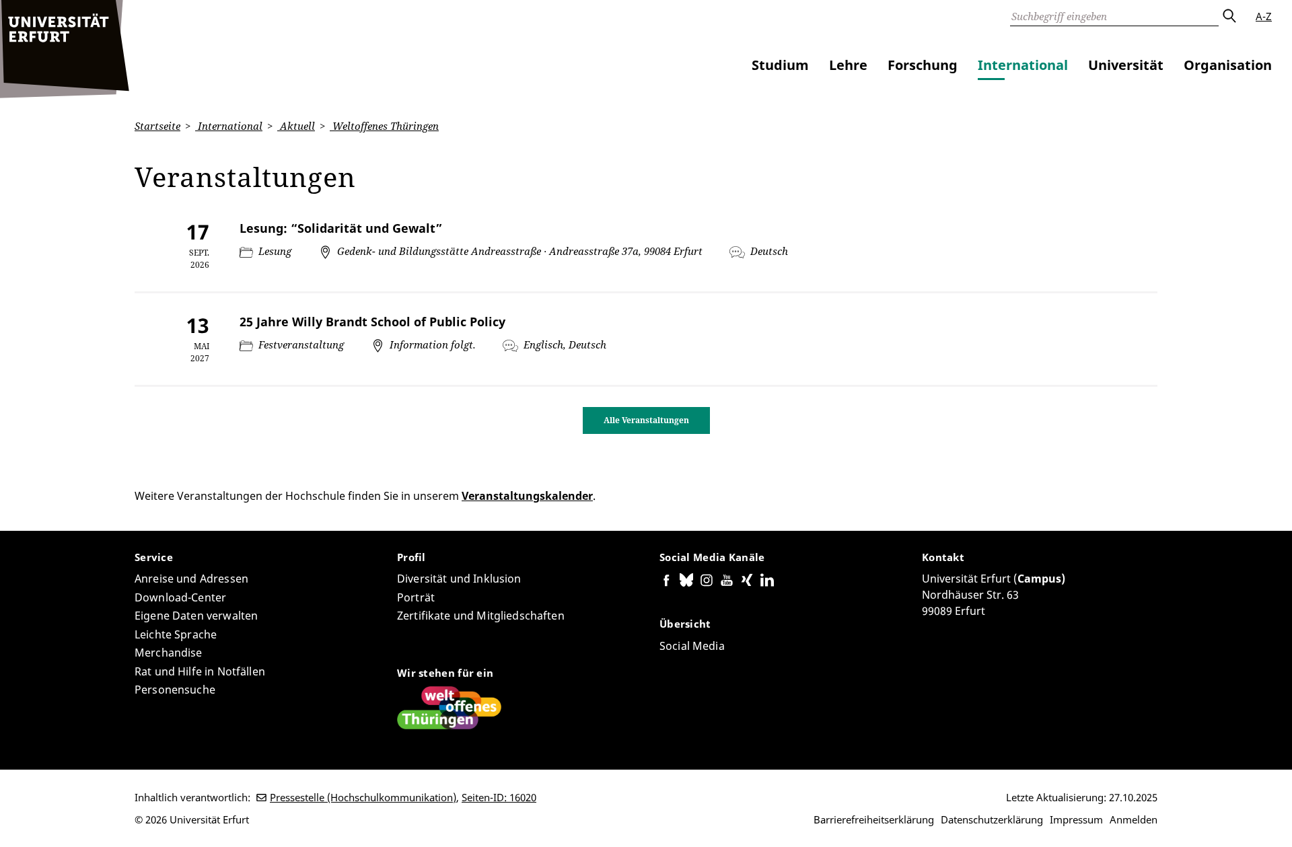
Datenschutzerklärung (992, 819)
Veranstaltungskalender (527, 495)
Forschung (923, 65)
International (1023, 65)
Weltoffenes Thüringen (384, 126)
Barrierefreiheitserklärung (874, 819)
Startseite (157, 126)
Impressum (1076, 819)
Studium (780, 65)
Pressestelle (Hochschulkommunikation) (363, 797)
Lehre (848, 65)
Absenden (1229, 16)
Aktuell (296, 126)
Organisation (1228, 65)
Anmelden (1133, 819)
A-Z (1264, 16)
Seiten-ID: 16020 (499, 797)
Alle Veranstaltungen (646, 420)
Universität (1125, 65)
